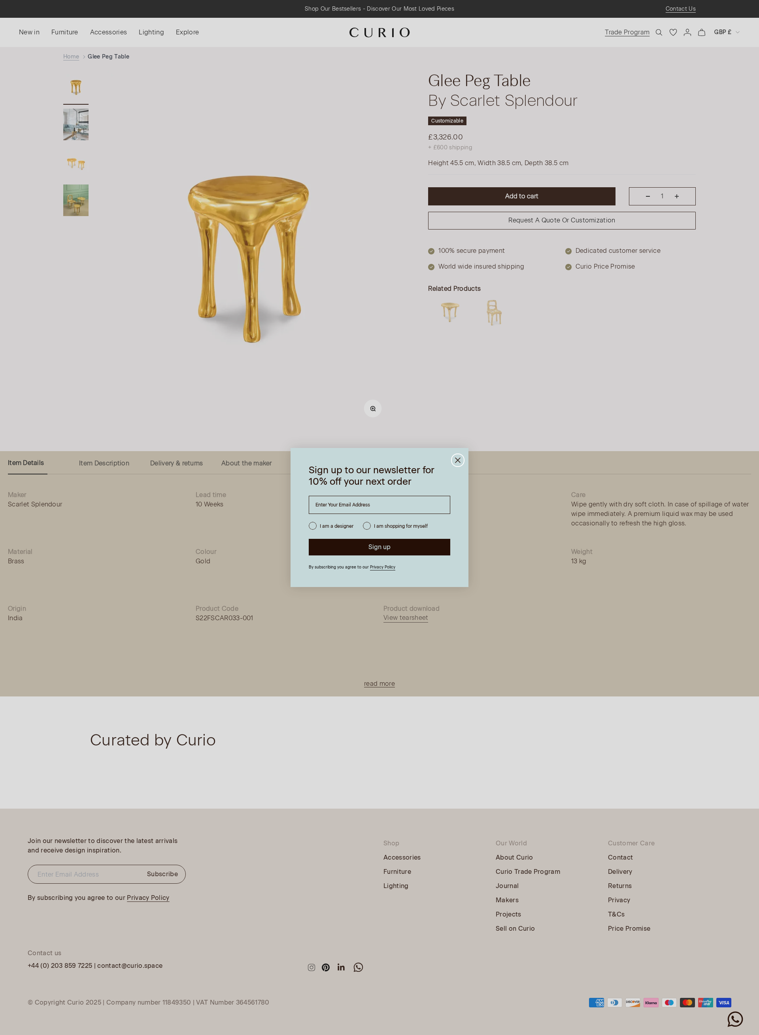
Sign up (379, 547)
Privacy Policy (382, 567)
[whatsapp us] (735, 1019)
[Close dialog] (458, 460)
